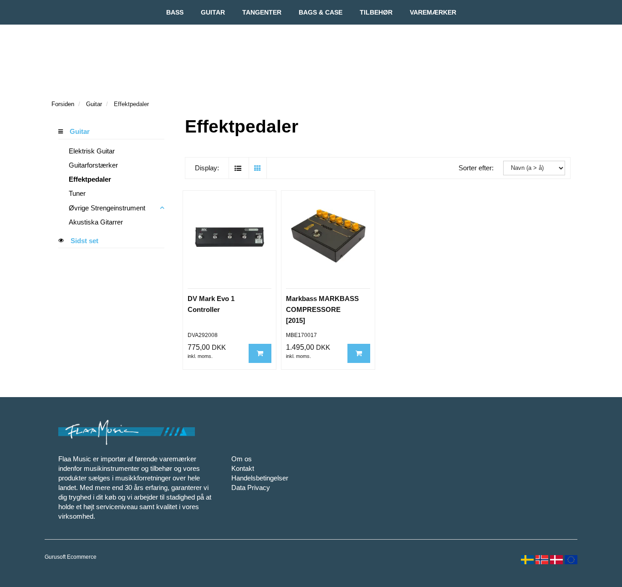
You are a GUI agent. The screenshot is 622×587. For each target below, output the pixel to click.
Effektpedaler (90, 179)
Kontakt (242, 468)
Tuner (77, 193)
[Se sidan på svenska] (526, 558)
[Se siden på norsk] (541, 558)
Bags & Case (320, 12)
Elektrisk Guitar (92, 151)
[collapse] (162, 208)
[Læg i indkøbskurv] (260, 353)
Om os (241, 459)
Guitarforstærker (93, 165)
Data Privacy (250, 487)
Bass (175, 12)
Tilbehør (376, 12)
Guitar (213, 12)
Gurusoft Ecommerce (71, 557)
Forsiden (62, 104)
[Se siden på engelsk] (570, 558)
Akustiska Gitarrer (96, 222)
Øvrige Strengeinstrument (107, 208)
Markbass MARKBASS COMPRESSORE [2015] (322, 309)
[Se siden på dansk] (555, 558)
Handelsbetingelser (259, 478)
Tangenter (261, 12)
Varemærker (433, 12)
